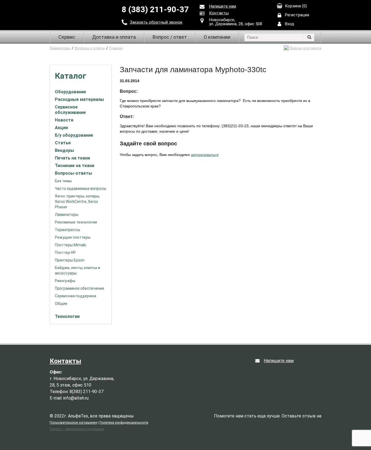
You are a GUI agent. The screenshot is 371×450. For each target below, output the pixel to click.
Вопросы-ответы (73, 173)
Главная (115, 48)
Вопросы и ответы (90, 48)
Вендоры (64, 150)
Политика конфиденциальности (123, 423)
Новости (64, 120)
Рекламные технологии (76, 222)
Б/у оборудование (74, 135)
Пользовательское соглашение (73, 423)
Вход (289, 23)
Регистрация (297, 14)
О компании (217, 37)
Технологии (67, 316)
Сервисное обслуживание (70, 109)
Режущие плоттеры (72, 237)
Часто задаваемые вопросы (80, 188)
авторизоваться (205, 154)
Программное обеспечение (79, 288)
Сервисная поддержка (75, 296)
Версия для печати (305, 48)
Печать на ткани (72, 158)
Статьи (63, 142)
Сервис (66, 37)
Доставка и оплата (114, 37)
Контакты (219, 13)
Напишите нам (222, 6)
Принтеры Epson (69, 260)
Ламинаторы (60, 48)
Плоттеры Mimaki (70, 245)
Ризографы (65, 281)
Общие (61, 303)
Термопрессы (67, 230)
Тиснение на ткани (74, 165)
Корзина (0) (296, 6)
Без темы (63, 181)
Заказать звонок (156, 22)
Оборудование (70, 91)
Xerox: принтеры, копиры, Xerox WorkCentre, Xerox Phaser (77, 201)
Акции (61, 127)
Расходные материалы (79, 99)
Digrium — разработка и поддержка (77, 429)
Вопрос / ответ (170, 37)
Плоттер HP (65, 252)
